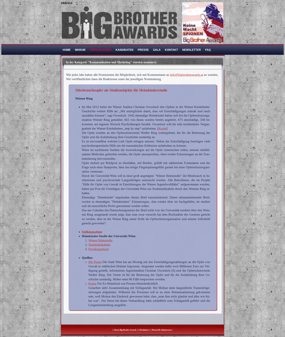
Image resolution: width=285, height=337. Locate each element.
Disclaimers (144, 330)
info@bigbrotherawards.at (186, 74)
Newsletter (191, 49)
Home (67, 49)
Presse (143, 49)
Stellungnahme (92, 232)
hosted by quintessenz (161, 330)
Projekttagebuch (98, 249)
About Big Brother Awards (125, 330)
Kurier (162, 128)
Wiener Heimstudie (100, 240)
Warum (80, 49)
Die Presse (95, 262)
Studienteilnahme (99, 244)
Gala (157, 49)
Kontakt (171, 49)
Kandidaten (124, 49)
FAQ (208, 49)
